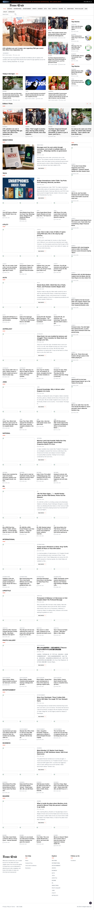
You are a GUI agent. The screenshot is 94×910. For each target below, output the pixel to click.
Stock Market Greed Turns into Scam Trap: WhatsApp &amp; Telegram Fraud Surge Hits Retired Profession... (27, 216)
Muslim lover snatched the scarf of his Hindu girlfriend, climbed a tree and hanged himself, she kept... (10, 477)
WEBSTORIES (70, 8)
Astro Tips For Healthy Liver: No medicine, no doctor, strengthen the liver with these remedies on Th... (44, 373)
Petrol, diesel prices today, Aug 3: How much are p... (77, 38)
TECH (49, 8)
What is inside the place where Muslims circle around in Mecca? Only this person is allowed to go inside (52, 805)
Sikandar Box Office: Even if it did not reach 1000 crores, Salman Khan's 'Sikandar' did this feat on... (27, 734)
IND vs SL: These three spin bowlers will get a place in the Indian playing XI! (80, 355)
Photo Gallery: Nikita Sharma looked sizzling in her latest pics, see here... (10, 681)
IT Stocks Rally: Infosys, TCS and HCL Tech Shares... (77, 57)
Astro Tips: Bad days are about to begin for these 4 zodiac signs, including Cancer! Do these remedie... (27, 373)
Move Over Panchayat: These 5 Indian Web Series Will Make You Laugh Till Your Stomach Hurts (52, 699)
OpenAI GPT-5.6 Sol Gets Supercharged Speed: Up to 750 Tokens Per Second (80, 381)
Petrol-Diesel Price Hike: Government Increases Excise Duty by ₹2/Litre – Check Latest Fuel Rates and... (9, 787)
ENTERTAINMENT (27, 8)
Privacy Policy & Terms (9, 906)
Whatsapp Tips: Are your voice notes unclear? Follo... (76, 47)
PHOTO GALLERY (79, 8)
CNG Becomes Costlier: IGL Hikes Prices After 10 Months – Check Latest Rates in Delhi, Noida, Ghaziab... (43, 787)
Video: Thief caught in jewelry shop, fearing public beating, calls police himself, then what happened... (57, 34)
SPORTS (34, 8)
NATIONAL (9, 8)
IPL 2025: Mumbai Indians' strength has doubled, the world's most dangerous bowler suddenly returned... (44, 530)
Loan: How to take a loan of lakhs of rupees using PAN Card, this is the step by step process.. (51, 233)
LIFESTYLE (54, 8)
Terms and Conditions (30, 865)
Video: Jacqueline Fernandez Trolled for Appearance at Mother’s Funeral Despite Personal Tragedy (43, 734)
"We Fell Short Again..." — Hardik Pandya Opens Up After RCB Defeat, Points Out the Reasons (51, 495)
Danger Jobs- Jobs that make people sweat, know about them (44, 422)
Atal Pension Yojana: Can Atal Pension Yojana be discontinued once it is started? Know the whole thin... (27, 269)
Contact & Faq (28, 863)
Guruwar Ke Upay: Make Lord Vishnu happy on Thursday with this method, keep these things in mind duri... (61, 373)
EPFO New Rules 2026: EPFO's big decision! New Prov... (77, 72)
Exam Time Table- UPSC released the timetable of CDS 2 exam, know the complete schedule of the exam (26, 424)
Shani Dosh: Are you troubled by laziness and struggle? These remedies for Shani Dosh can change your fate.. (52, 338)
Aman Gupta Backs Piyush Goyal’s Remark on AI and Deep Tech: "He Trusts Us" (44, 214)
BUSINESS (40, 8)
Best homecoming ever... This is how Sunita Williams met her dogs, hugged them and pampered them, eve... (26, 582)
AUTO (45, 8)
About (26, 860)
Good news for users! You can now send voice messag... (77, 82)
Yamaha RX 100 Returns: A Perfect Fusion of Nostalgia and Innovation (10, 318)
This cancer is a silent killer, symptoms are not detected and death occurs (44, 631)
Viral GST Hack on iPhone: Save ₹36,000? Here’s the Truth (10, 214)
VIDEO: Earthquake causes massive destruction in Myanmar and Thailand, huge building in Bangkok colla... (61, 582)
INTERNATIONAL (18, 8)
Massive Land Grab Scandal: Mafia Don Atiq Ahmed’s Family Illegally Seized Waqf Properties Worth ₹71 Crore (51, 442)
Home (4, 8)
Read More (41, 168)
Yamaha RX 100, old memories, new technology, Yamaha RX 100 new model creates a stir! (60, 320)
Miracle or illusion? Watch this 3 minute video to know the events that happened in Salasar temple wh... (61, 840)
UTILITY (5, 11)
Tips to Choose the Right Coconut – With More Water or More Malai (60, 631)
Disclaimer (28, 868)
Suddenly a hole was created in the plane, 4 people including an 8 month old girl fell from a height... (9, 582)
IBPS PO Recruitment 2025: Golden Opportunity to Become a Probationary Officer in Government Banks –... (61, 424)
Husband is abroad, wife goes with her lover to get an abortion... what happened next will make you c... (61, 477)
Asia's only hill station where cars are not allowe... (77, 28)
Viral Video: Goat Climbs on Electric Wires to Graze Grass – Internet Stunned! (10, 838)
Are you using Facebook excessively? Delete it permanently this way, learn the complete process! (37, 1)
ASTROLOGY (11, 11)
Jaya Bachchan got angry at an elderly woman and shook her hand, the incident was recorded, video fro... (9, 734)
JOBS (86, 8)
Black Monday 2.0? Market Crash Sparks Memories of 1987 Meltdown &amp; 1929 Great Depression (52, 752)
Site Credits (19, 906)
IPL (65, 8)
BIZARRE (61, 8)
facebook (73, 860)
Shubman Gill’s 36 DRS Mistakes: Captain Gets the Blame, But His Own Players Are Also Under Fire (81, 276)
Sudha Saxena (9, 55)
